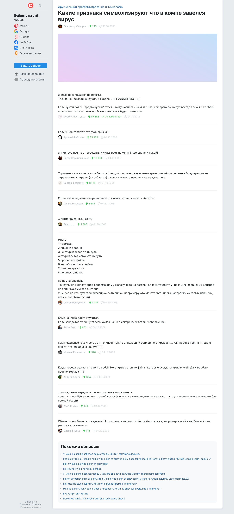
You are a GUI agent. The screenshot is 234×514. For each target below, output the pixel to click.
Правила (25, 504)
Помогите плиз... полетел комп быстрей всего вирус (94, 498)
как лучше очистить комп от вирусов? (85, 463)
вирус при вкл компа (75, 493)
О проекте (31, 501)
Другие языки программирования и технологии (91, 7)
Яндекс (24, 37)
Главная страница (32, 74)
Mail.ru (24, 26)
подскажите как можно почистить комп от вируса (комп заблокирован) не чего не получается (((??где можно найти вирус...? (137, 458)
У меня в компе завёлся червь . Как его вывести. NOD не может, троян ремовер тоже (114, 473)
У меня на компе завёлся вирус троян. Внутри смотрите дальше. (101, 453)
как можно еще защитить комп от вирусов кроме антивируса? (100, 483)
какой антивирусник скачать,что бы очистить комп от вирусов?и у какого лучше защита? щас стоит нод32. (126, 478)
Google (24, 31)
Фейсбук (25, 42)
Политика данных (30, 507)
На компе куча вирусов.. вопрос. (82, 468)
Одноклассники (30, 53)
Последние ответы (32, 79)
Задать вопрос (31, 65)
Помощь (37, 504)
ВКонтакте (27, 47)
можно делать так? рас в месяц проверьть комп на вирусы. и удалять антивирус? (112, 488)
